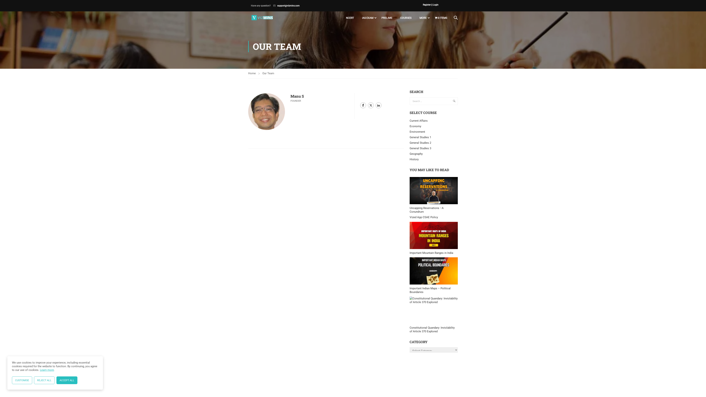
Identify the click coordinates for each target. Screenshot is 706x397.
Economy (415, 126)
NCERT (350, 17)
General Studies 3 (420, 148)
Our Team (268, 73)
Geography (416, 153)
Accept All (67, 380)
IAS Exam (367, 17)
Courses (405, 17)
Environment (417, 131)
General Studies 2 (420, 142)
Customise (22, 380)
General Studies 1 (420, 137)
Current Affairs (419, 120)
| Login (435, 4)
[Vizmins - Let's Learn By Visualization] (262, 18)
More (423, 17)
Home (252, 73)
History (414, 159)
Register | (427, 4)
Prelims (386, 17)
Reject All (44, 380)
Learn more (47, 370)
